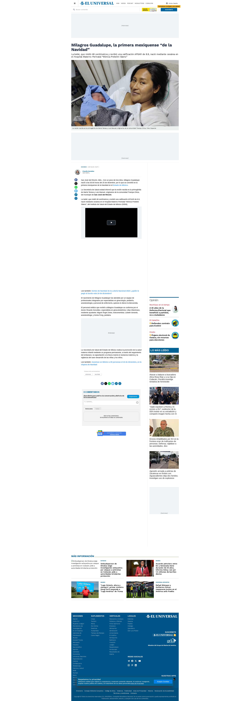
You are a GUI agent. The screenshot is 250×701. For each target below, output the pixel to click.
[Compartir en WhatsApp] (76, 187)
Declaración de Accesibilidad (164, 691)
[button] (169, 9)
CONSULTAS (149, 3)
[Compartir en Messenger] (76, 190)
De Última (94, 626)
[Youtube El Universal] (139, 661)
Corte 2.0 (76, 621)
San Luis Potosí (133, 630)
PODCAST (130, 3)
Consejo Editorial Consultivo (93, 691)
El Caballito (154, 320)
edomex (88, 374)
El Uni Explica (78, 630)
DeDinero (112, 640)
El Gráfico (112, 635)
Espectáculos (77, 659)
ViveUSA (112, 642)
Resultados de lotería (114, 653)
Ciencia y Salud (78, 668)
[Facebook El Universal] (132, 661)
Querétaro (131, 628)
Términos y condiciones (121, 693)
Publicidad (128, 691)
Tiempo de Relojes (97, 633)
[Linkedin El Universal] (136, 665)
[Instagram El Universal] (129, 665)
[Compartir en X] (76, 183)
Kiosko (152, 332)
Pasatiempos (113, 647)
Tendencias (77, 666)
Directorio (79, 691)
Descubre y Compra (116, 619)
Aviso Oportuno (114, 623)
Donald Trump (78, 640)
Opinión (154, 300)
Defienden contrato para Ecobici (160, 324)
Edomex (84, 167)
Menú (75, 675)
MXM (117, 3)
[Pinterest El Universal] (132, 665)
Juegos (111, 644)
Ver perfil (86, 173)
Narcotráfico (77, 647)
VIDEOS (123, 3)
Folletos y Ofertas (115, 621)
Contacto (134, 693)
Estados (76, 644)
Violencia (120, 691)
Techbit (75, 673)
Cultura (75, 661)
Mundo (75, 637)
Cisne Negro (95, 635)
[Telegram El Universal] (129, 661)
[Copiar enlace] (76, 194)
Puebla (130, 623)
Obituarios (113, 628)
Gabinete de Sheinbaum (77, 634)
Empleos (112, 626)
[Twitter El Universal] (136, 661)
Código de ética (110, 691)
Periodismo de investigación (78, 627)
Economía (76, 654)
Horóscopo (113, 649)
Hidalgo (130, 626)
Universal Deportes (79, 656)
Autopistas (95, 630)
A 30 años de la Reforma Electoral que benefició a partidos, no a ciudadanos (160, 311)
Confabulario (77, 663)
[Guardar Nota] (76, 198)
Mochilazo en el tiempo (160, 305)
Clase (93, 619)
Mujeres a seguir (78, 623)
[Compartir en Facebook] (76, 179)
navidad (97, 374)
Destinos (94, 628)
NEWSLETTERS (139, 3)
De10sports (113, 637)
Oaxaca (130, 621)
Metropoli (76, 642)
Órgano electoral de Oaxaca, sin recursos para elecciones (160, 337)
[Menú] (74, 3)
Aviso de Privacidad (139, 691)
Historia (150, 691)
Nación (75, 619)
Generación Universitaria (113, 632)
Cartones (76, 652)
